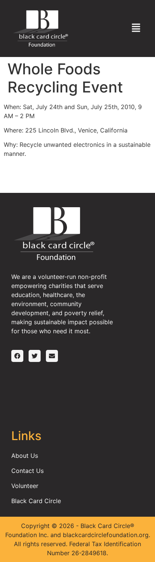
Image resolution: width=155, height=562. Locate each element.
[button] (136, 28)
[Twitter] (35, 356)
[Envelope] (52, 356)
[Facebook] (17, 356)
